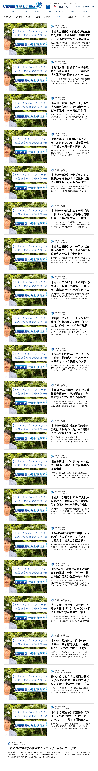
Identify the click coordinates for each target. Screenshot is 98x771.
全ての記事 (8, 17)
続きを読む (70, 17)
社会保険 (47, 17)
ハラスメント (58, 17)
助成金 (27, 17)
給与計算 (37, 17)
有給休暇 (19, 17)
